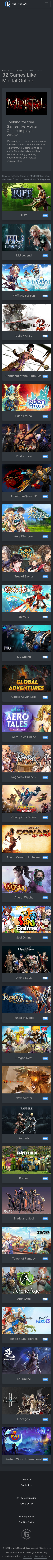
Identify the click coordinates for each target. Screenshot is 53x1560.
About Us (26, 1479)
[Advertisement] (26, 37)
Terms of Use (27, 1503)
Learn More (40, 1556)
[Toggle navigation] (47, 4)
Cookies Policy (26, 1522)
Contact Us (26, 1485)
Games (12, 70)
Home (4, 70)
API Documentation (26, 1498)
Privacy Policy (26, 1516)
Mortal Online (22, 70)
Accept (27, 1556)
